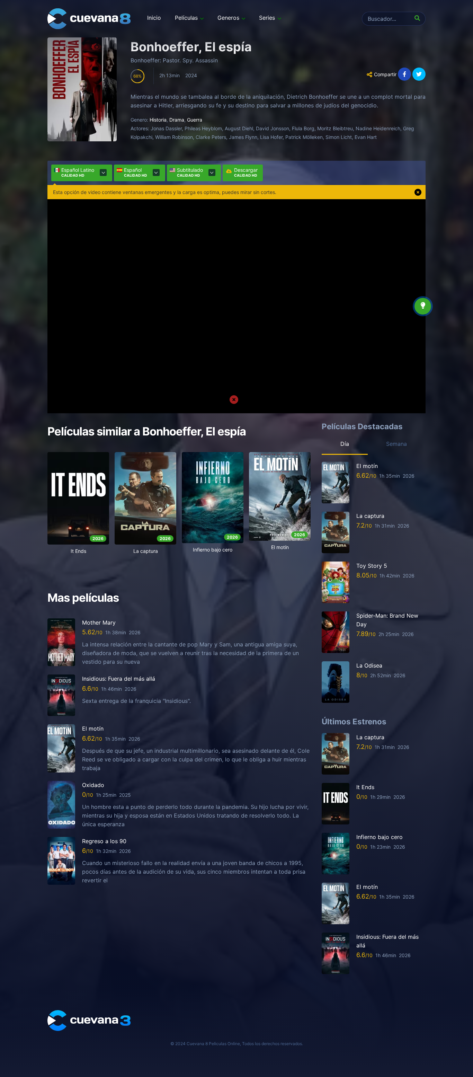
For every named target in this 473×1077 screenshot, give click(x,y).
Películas (186, 17)
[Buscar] (419, 19)
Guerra (194, 120)
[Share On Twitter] (419, 74)
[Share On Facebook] (404, 74)
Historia (158, 120)
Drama (176, 120)
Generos (228, 17)
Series (267, 17)
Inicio (154, 17)
